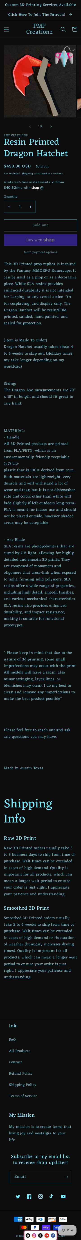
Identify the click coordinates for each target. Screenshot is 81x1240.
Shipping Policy (22, 1085)
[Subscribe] (66, 1177)
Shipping (27, 173)
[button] (6, 29)
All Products (19, 1051)
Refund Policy (21, 1074)
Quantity (11, 196)
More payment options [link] (40, 252)
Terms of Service (23, 1096)
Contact (15, 1062)
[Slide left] (30, 126)
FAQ (12, 1040)
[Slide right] (51, 126)
